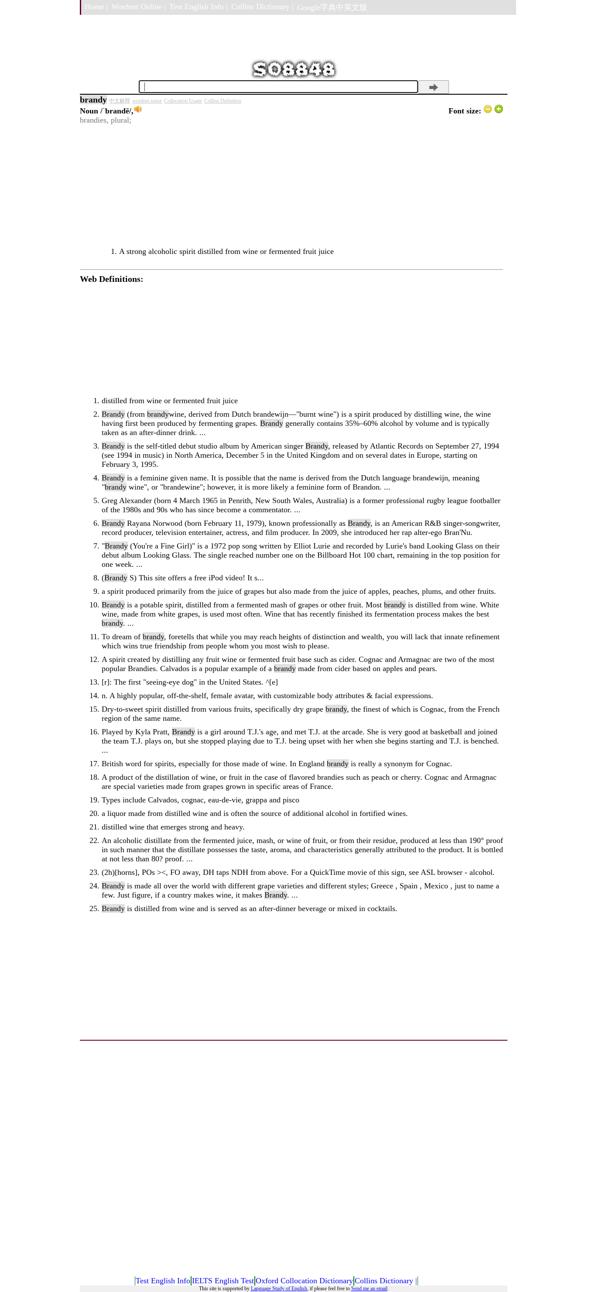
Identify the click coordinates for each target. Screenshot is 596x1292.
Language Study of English (279, 1288)
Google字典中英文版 (332, 7)
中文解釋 (119, 101)
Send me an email (369, 1288)
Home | (96, 6)
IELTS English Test (223, 1280)
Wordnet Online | (138, 6)
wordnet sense (147, 101)
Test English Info (163, 1280)
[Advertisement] (291, 186)
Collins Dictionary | (262, 6)
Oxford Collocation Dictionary (304, 1280)
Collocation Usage (183, 101)
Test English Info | (198, 6)
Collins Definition (222, 101)
